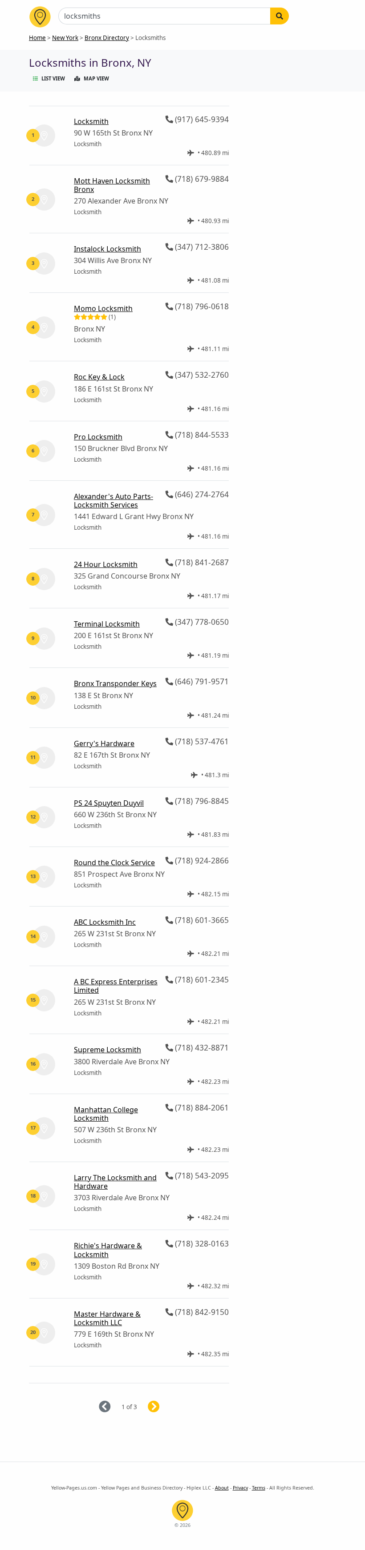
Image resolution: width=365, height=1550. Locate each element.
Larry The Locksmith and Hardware (115, 1182)
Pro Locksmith (98, 437)
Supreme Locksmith (107, 1050)
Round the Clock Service (114, 862)
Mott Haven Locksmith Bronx (112, 185)
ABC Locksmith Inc (105, 922)
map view (96, 78)
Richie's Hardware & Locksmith (108, 1250)
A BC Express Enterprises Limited (116, 986)
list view (53, 78)
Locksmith (91, 121)
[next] (164, 1407)
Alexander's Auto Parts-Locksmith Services (113, 500)
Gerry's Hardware (104, 743)
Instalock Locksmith (107, 249)
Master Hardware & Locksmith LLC (107, 1318)
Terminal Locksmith (107, 624)
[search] (279, 16)
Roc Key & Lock (99, 377)
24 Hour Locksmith (106, 564)
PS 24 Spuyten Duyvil (109, 803)
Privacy (240, 1488)
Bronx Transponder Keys (115, 683)
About (222, 1488)
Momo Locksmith (103, 308)
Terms (258, 1488)
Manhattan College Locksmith (106, 1114)
